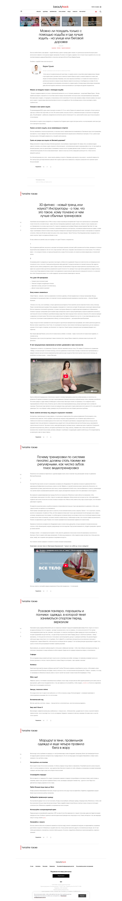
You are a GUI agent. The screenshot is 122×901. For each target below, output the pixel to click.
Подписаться (61, 875)
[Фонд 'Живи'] (96, 11)
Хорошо (82, 895)
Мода (69, 11)
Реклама (45, 866)
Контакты (38, 866)
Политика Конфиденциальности (65, 866)
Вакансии (52, 866)
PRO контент (82, 11)
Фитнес (59, 48)
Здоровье (45, 11)
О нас (31, 866)
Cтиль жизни (62, 11)
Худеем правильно (66, 48)
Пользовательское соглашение (84, 866)
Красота (39, 11)
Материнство (53, 11)
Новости (75, 11)
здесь (44, 817)
